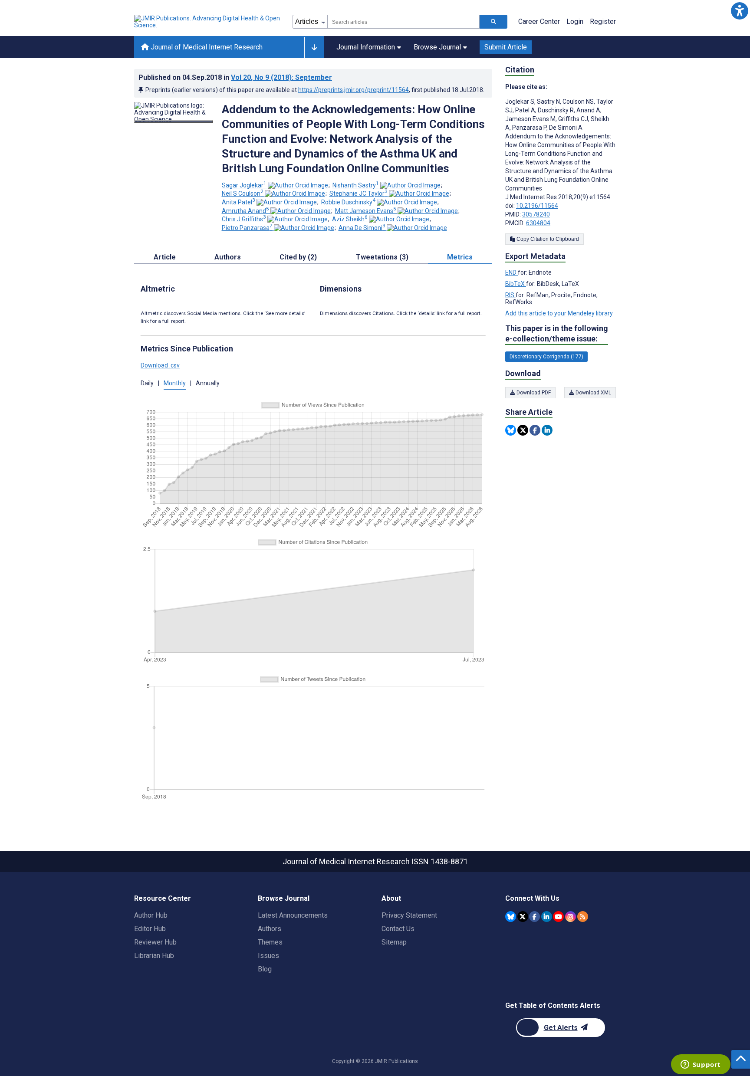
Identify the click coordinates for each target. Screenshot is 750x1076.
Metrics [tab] (460, 257)
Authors (269, 929)
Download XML (592, 393)
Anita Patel (238, 202)
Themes (270, 942)
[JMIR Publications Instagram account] (570, 916)
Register (603, 21)
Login (574, 21)
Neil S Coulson (242, 193)
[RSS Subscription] (582, 916)
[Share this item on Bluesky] (510, 430)
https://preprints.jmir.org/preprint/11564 (353, 89)
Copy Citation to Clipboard (547, 239)
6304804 (538, 223)
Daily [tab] (147, 383)
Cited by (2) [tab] (298, 257)
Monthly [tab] (175, 383)
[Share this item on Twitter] (522, 430)
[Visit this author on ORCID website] (298, 185)
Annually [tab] (208, 383)
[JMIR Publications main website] (208, 22)
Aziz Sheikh (350, 219)
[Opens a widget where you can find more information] (700, 1065)
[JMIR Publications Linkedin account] (546, 916)
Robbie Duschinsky (348, 202)
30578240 (536, 214)
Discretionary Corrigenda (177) (546, 357)
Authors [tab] (227, 257)
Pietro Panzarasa (247, 227)
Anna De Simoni (362, 227)
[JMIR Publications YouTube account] (558, 916)
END (511, 272)
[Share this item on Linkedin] (547, 430)
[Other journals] (314, 47)
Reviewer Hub (155, 942)
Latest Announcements (293, 915)
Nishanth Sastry (355, 185)
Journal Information (365, 47)
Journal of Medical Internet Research (206, 47)
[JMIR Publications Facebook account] (534, 916)
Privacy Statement (409, 915)
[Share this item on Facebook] (535, 430)
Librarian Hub (154, 955)
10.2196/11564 (537, 205)
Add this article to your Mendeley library (559, 313)
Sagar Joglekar (244, 185)
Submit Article (505, 47)
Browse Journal (437, 47)
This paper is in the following (556, 333)
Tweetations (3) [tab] (382, 257)
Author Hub (151, 915)
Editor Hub (150, 929)
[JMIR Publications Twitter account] (522, 916)
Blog (265, 969)
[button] (739, 10)
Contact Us (398, 929)
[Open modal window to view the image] (173, 121)
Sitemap (394, 942)
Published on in (235, 77)
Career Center (539, 21)
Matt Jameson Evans (365, 210)
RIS (510, 295)
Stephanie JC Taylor (358, 193)
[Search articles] (493, 22)
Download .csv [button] (160, 365)
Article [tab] (165, 257)
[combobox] (403, 22)
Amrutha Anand (245, 210)
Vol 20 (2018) (281, 77)
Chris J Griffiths (244, 219)
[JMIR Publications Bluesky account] (510, 916)
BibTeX (515, 283)
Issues (268, 955)
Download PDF (533, 393)
